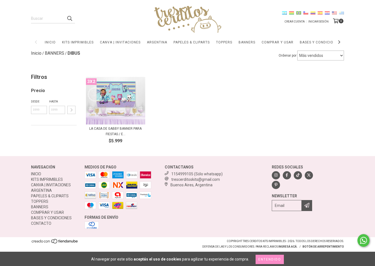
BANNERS (247, 42)
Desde (35, 101)
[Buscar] (69, 18)
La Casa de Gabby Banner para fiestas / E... (115, 131)
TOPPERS (224, 42)
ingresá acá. (288, 246)
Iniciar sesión (318, 21)
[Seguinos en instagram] (276, 175)
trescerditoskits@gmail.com (195, 179)
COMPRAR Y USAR (277, 42)
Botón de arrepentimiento (323, 246)
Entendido (269, 259)
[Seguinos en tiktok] (298, 175)
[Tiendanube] (55, 242)
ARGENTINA (157, 42)
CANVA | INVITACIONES (120, 42)
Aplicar (71, 110)
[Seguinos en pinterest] (276, 185)
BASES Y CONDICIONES (320, 42)
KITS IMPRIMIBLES (78, 42)
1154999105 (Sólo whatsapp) (197, 174)
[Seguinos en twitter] (309, 175)
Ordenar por (287, 55)
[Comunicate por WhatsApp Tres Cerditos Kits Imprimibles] (363, 240)
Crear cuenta (294, 21)
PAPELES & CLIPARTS (191, 42)
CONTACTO (41, 223)
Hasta (53, 101)
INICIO (50, 42)
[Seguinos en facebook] (287, 175)
